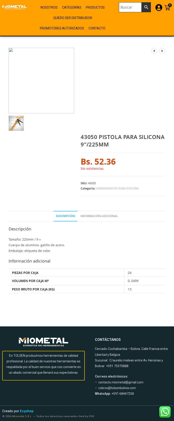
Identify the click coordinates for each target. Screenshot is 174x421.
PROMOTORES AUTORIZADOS (62, 28)
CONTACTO (97, 28)
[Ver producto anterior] (154, 51)
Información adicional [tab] (99, 216)
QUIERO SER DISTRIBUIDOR (72, 18)
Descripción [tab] (65, 216)
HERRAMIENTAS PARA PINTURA (117, 188)
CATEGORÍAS (71, 7)
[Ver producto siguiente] (162, 51)
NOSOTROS (49, 7)
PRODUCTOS (95, 7)
